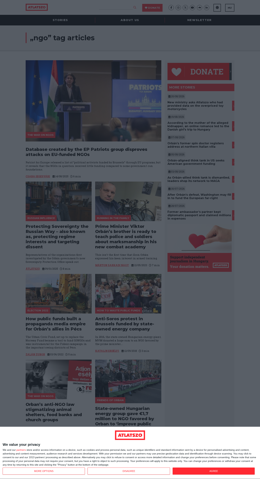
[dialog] (130, 453)
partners (21, 450)
